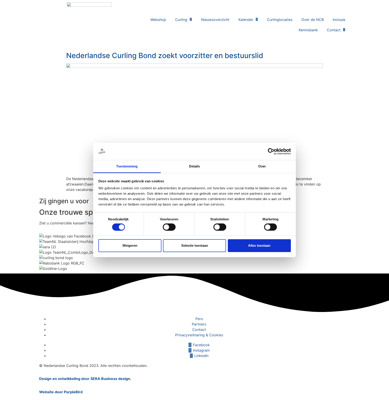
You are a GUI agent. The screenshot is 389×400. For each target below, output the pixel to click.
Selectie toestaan (194, 245)
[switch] (169, 227)
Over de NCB (312, 19)
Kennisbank (308, 30)
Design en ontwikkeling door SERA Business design (84, 378)
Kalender (245, 19)
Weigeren (129, 245)
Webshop (158, 19)
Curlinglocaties (279, 19)
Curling (181, 19)
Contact (334, 30)
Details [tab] (194, 166)
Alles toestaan (259, 245)
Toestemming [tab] (127, 166)
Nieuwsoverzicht (215, 19)
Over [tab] (262, 166)
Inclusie (339, 19)
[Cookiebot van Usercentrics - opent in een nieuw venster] (271, 151)
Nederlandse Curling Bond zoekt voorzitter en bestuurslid (164, 55)
